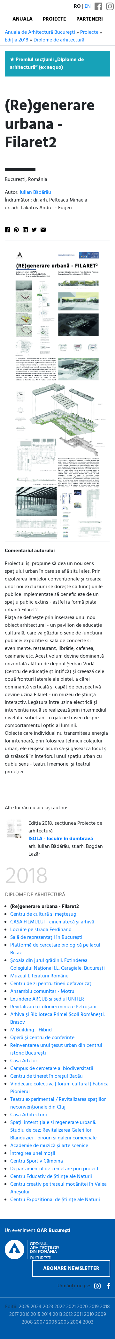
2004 (75, 1322)
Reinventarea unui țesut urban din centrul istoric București (56, 1049)
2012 (68, 1314)
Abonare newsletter (71, 1268)
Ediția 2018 (16, 40)
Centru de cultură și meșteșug (43, 914)
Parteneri (89, 19)
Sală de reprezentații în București (46, 937)
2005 (63, 1322)
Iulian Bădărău (35, 192)
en (88, 6)
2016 (24, 1314)
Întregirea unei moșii (32, 1153)
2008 (27, 1322)
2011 (78, 1314)
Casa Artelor (23, 1061)
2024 (36, 1307)
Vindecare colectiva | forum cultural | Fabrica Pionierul (59, 1088)
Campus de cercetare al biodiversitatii (51, 1069)
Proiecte (54, 19)
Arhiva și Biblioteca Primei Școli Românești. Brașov (57, 1019)
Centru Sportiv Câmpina (36, 1161)
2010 (89, 1314)
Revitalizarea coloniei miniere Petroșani (53, 1007)
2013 (57, 1314)
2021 (71, 1307)
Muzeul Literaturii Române (39, 976)
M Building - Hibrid (31, 1030)
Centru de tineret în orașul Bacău (46, 1076)
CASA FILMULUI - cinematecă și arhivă (52, 922)
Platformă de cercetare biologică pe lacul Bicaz (55, 949)
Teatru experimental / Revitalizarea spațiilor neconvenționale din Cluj (58, 1103)
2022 (59, 1307)
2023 (48, 1307)
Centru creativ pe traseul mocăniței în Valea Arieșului (58, 1188)
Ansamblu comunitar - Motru (42, 991)
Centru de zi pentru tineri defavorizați (51, 984)
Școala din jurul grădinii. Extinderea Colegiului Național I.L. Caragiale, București (57, 965)
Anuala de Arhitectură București (40, 32)
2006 (51, 1322)
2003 (88, 1322)
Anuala (22, 19)
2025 (24, 1307)
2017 (14, 1314)
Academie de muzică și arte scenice (49, 1146)
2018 (105, 1307)
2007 (39, 1322)
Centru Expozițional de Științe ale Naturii (55, 1200)
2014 (46, 1314)
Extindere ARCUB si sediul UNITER (47, 999)
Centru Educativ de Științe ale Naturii (51, 1177)
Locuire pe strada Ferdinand (41, 930)
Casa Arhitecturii (28, 1115)
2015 (35, 1314)
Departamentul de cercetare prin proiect (54, 1169)
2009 (100, 1314)
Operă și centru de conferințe (42, 1038)
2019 (94, 1307)
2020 (82, 1307)
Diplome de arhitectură (59, 40)
